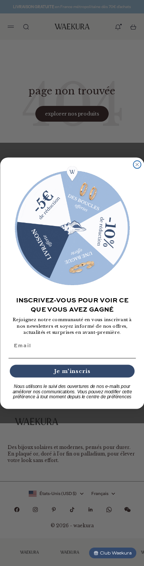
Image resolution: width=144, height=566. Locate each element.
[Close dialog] (137, 164)
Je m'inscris (72, 371)
